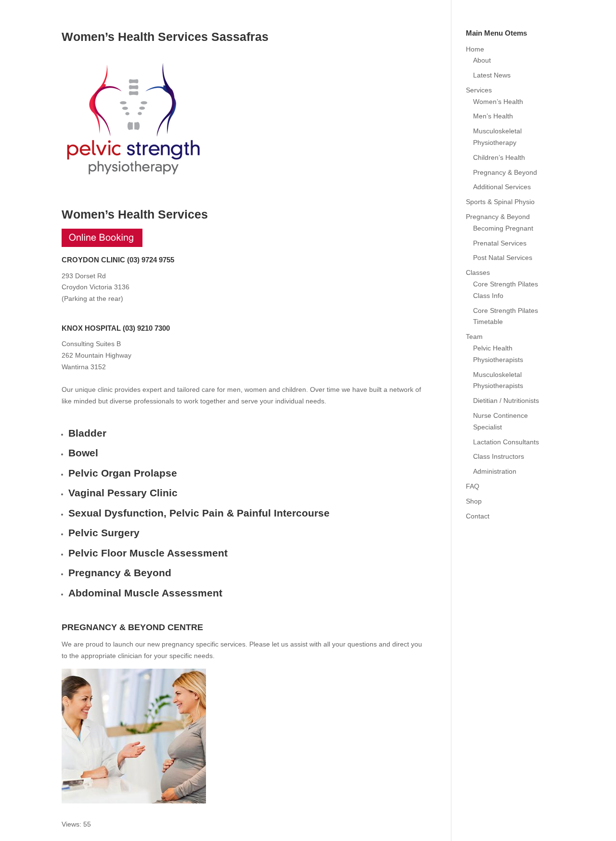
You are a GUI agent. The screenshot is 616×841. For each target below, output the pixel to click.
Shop (474, 501)
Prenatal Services (499, 243)
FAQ (472, 486)
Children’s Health (499, 157)
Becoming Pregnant (503, 228)
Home (475, 49)
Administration (494, 471)
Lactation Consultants (506, 442)
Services (479, 90)
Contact (477, 516)
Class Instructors (498, 456)
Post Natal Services (502, 257)
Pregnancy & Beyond (505, 172)
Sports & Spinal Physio (500, 202)
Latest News (492, 75)
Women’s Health (498, 101)
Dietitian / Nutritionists (506, 400)
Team (474, 336)
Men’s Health (493, 116)
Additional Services (502, 187)
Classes (478, 272)
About (482, 60)
